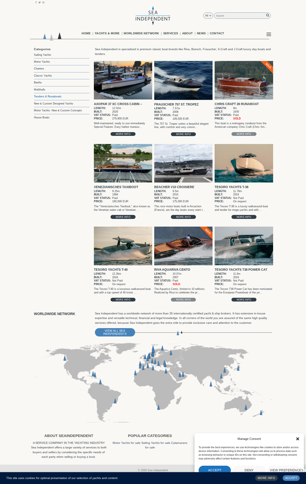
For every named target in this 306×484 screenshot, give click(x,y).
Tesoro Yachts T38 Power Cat (241, 269)
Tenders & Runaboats (47, 96)
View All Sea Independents (115, 332)
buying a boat (86, 456)
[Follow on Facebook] (36, 2)
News (201, 33)
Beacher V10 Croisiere (174, 187)
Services (170, 33)
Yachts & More (107, 33)
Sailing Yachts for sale (155, 442)
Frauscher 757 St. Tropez (176, 104)
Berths (38, 82)
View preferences (285, 470)
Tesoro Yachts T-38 (231, 187)
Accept (214, 470)
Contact (217, 33)
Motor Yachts (42, 61)
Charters (39, 68)
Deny (249, 470)
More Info (123, 134)
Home (86, 33)
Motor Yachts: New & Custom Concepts (58, 110)
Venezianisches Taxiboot (116, 187)
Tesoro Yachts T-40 (111, 269)
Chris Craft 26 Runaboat (237, 104)
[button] (298, 439)
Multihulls (39, 89)
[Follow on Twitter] (40, 2)
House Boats (42, 117)
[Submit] (268, 15)
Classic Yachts (43, 75)
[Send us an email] (43, 2)
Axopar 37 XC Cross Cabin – (118, 104)
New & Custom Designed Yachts (53, 103)
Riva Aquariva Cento (172, 269)
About (187, 33)
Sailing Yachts (42, 54)
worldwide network (141, 33)
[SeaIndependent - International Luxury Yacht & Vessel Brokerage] (153, 15)
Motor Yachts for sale (127, 442)
